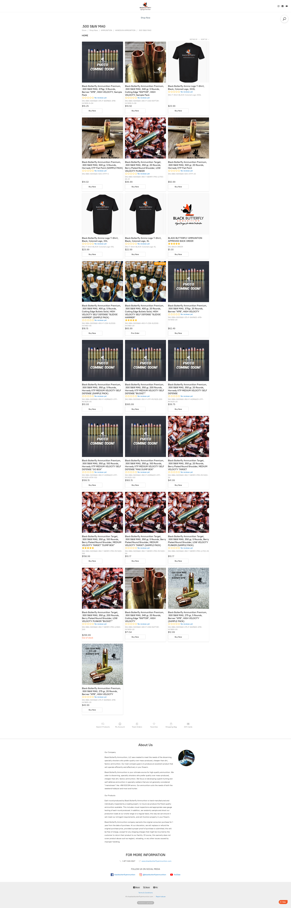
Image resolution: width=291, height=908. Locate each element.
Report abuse (161, 897)
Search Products (103, 727)
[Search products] (284, 19)
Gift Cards (188, 727)
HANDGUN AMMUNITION (125, 30)
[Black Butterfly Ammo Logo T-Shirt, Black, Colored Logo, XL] (145, 214)
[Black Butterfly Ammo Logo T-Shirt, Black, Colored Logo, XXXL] (188, 62)
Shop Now (145, 17)
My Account (120, 727)
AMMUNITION (106, 30)
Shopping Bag (171, 727)
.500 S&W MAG (144, 30)
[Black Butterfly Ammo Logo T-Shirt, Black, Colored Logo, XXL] (102, 214)
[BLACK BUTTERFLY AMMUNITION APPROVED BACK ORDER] (188, 214)
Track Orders (137, 727)
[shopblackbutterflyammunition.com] (145, 6)
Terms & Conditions (145, 893)
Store (84, 30)
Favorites (154, 727)
